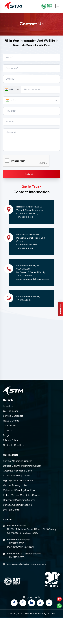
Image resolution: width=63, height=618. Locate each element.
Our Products (10, 411)
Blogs (6, 435)
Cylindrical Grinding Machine (19, 490)
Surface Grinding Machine (17, 505)
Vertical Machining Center (17, 461)
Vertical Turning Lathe (15, 485)
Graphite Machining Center (18, 471)
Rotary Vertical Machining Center (21, 495)
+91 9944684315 (23, 300)
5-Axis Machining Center (16, 476)
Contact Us (9, 426)
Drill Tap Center (11, 510)
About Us (8, 406)
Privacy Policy (10, 440)
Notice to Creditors (13, 445)
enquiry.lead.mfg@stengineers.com (33, 279)
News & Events (11, 421)
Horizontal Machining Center (19, 500)
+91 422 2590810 (24, 276)
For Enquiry (60, 309)
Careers (7, 430)
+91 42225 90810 (15, 557)
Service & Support (13, 416)
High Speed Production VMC (19, 480)
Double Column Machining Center (22, 466)
